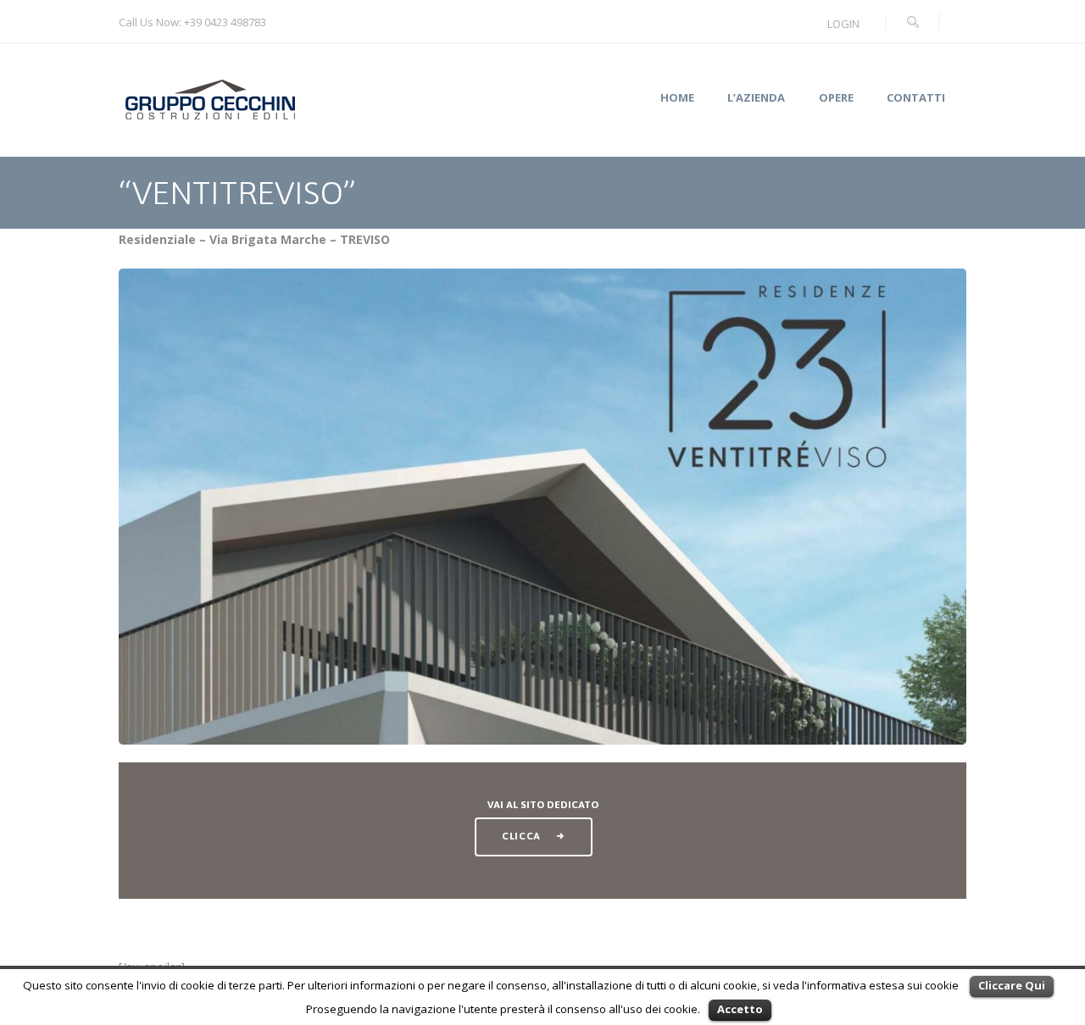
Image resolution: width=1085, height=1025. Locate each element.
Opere (836, 98)
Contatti (916, 98)
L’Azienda (756, 98)
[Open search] (913, 22)
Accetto (740, 1009)
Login (843, 23)
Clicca (521, 836)
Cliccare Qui (1011, 985)
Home (677, 98)
